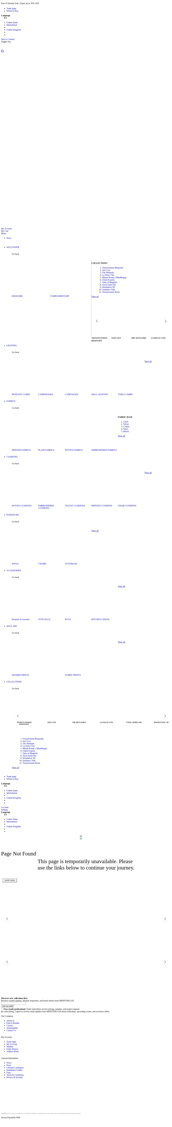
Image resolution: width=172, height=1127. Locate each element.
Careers (9, 1025)
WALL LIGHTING (99, 394)
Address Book (12, 1051)
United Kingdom (13, 30)
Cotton (126, 426)
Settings (4, 810)
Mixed (126, 431)
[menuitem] (8, 238)
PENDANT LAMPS (21, 394)
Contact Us (11, 1030)
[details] (43, 3)
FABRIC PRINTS (73, 675)
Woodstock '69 (108, 287)
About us (10, 1021)
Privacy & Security (14, 1077)
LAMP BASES (71, 394)
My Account (6, 228)
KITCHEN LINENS (100, 619)
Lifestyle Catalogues (15, 1068)
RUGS (68, 619)
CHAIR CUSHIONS (127, 505)
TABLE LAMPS (125, 394)
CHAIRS (42, 564)
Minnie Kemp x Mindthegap (114, 277)
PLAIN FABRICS (46, 450)
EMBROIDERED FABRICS (104, 450)
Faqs (8, 1072)
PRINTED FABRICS (21, 450)
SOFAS (15, 564)
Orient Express (108, 280)
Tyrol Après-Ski (109, 285)
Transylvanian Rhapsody (112, 268)
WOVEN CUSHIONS (22, 505)
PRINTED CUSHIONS (101, 505)
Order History (12, 1049)
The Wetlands (108, 272)
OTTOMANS (71, 564)
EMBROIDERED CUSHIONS (46, 506)
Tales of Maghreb (109, 282)
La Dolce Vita (108, 275)
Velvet (126, 424)
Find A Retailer (12, 1023)
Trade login (11, 8)
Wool (125, 429)
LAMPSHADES (45, 394)
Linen (125, 421)
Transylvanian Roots (111, 292)
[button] (86, 51)
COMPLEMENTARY (59, 296)
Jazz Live (106, 270)
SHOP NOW (10, 880)
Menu (3, 233)
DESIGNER (17, 296)
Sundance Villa (108, 289)
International (11, 25)
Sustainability (12, 1028)
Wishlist (9, 1046)
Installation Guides (14, 1070)
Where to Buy (12, 11)
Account (4, 807)
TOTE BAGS (44, 619)
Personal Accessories (21, 619)
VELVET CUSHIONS (75, 505)
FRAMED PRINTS (20, 675)
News (8, 1063)
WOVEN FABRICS (74, 450)
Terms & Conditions (15, 1075)
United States (12, 22)
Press (8, 1065)
